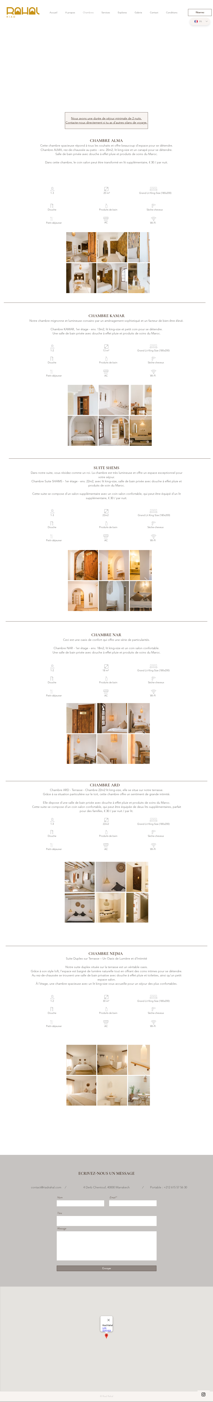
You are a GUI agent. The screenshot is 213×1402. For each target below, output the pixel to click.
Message (61, 1228)
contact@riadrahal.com (46, 1187)
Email (112, 1197)
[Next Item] (144, 262)
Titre (59, 1213)
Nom (59, 1197)
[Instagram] (203, 1394)
